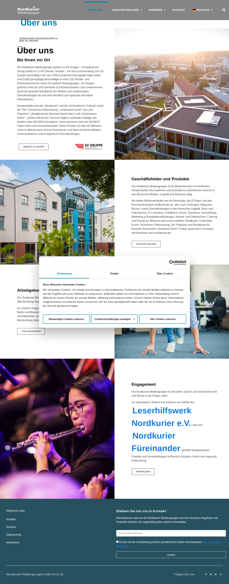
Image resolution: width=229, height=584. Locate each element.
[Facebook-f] (206, 574)
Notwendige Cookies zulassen (66, 318)
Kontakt (179, 10)
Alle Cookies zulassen (163, 318)
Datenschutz (13, 534)
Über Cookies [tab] (165, 273)
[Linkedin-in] (216, 574)
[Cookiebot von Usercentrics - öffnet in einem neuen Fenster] (171, 262)
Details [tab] (114, 273)
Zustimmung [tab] (64, 273)
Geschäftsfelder (125, 10)
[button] (224, 10)
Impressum (12, 542)
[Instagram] (211, 574)
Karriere (155, 10)
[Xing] (221, 574)
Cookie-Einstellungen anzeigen (112, 318)
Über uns (95, 10)
